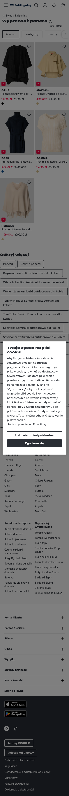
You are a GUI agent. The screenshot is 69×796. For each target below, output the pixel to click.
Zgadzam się (34, 443)
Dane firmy (39, 424)
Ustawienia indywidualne (34, 435)
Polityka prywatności (20, 424)
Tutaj (21, 415)
